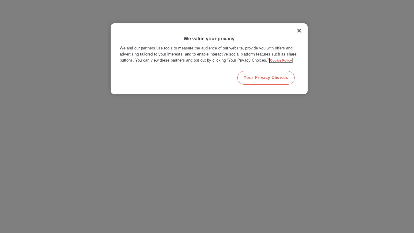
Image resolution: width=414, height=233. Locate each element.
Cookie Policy (281, 60)
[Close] (299, 30)
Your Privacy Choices (266, 77)
